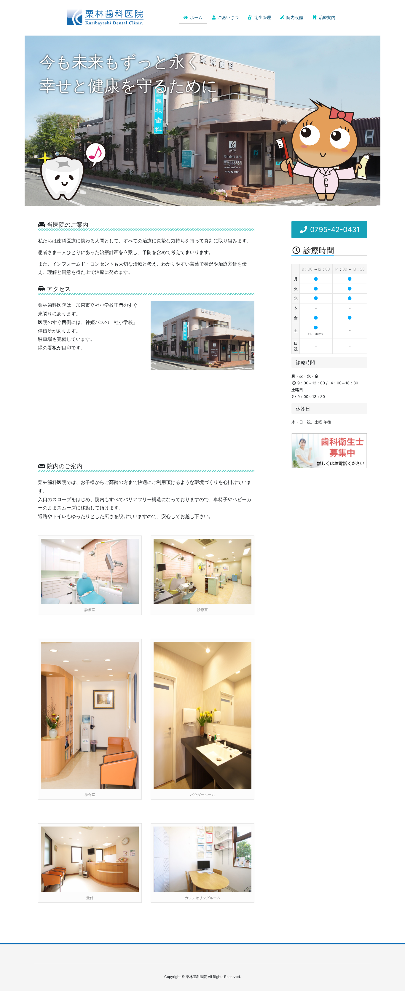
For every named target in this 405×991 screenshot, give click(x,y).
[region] (202, 121)
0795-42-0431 (334, 229)
